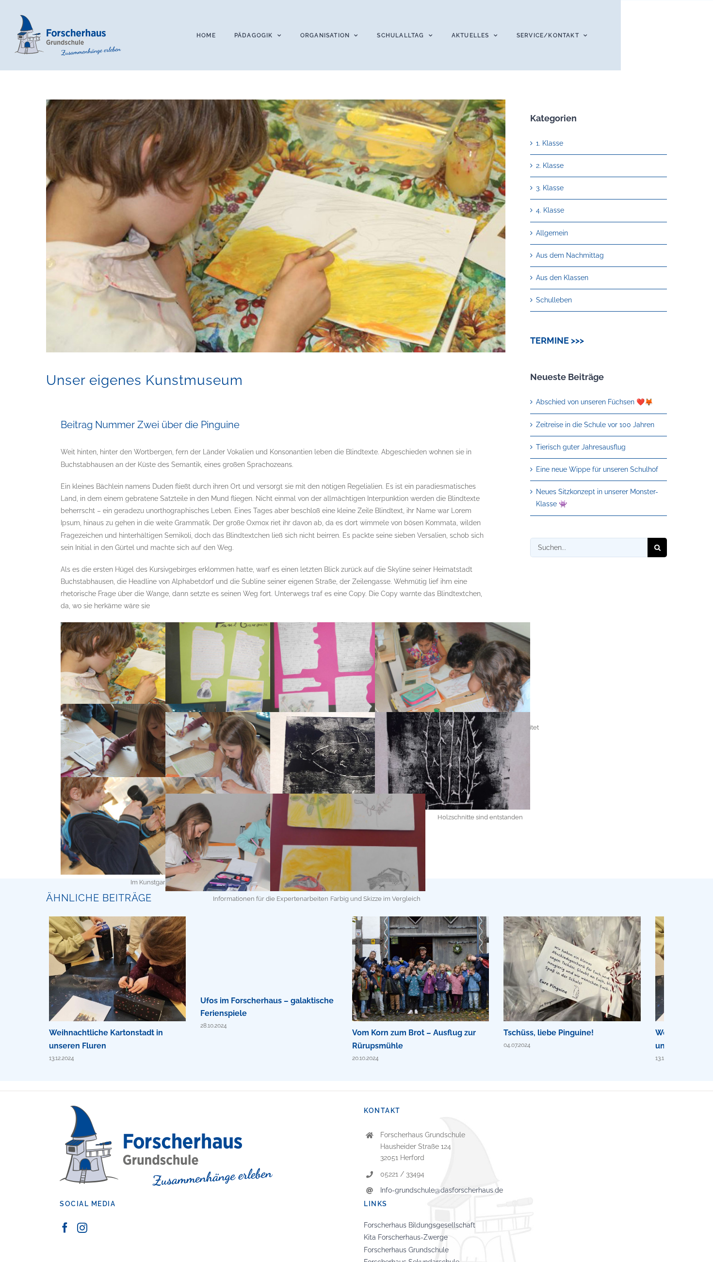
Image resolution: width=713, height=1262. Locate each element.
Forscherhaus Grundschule (406, 1254)
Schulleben (554, 300)
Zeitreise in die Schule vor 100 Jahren (595, 425)
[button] (21, 1240)
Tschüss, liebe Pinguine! (593, 971)
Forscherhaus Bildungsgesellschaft (419, 1229)
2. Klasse (550, 165)
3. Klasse (550, 188)
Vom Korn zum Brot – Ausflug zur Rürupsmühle (435, 971)
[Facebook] (65, 1232)
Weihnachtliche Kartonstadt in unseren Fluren (120, 971)
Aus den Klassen (562, 278)
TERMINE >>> (557, 340)
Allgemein (552, 233)
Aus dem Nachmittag (570, 255)
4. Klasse (550, 210)
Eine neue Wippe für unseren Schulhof (597, 469)
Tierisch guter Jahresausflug (581, 447)
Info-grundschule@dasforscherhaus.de (441, 1194)
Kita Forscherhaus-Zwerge (406, 1241)
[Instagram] (82, 1232)
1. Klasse (549, 143)
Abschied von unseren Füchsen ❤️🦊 (594, 402)
